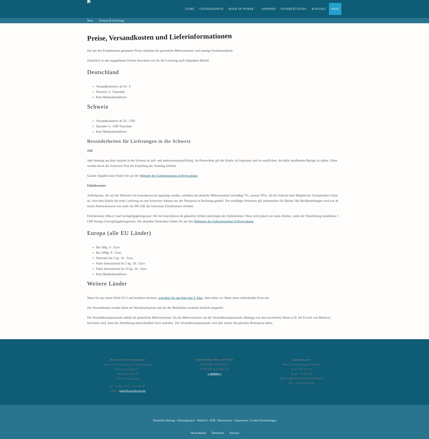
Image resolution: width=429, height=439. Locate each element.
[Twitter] (199, 413)
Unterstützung (294, 9)
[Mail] (237, 413)
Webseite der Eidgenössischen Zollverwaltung (169, 175)
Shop (335, 9)
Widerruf (202, 420)
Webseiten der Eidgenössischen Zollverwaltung (223, 221)
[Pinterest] (222, 413)
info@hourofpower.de (132, 390)
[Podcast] (229, 413)
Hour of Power (241, 9)
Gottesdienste (211, 9)
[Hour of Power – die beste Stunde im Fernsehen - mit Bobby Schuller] (111, 9)
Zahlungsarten (186, 420)
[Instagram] (214, 413)
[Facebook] (191, 413)
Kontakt (319, 9)
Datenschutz (225, 420)
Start (189, 9)
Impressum (241, 420)
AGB (212, 420)
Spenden (269, 9)
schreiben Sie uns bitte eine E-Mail (180, 298)
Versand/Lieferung (164, 420)
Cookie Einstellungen (263, 420)
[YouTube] (207, 413)
